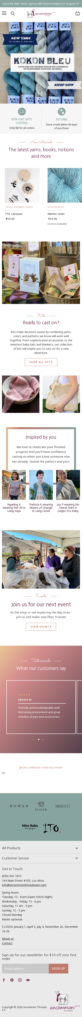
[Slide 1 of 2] (41, 63)
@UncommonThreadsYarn (41, 767)
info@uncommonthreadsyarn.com (24, 885)
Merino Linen (56, 214)
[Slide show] (41, 63)
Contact (7, 943)
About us (8, 938)
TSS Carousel (13, 214)
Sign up (58, 968)
